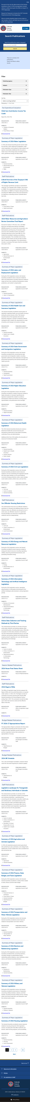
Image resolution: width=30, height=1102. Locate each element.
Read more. (7, 9)
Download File (6, 133)
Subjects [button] (5, 85)
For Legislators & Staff (9, 1077)
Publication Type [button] (7, 89)
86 (23, 1050)
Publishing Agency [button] (7, 81)
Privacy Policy (16, 1099)
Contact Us (15, 1094)
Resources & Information (10, 1069)
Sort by (3, 98)
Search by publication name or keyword (15, 42)
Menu (26, 28)
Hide (28, 2)
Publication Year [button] (7, 93)
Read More (17, 15)
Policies (6, 1073)
